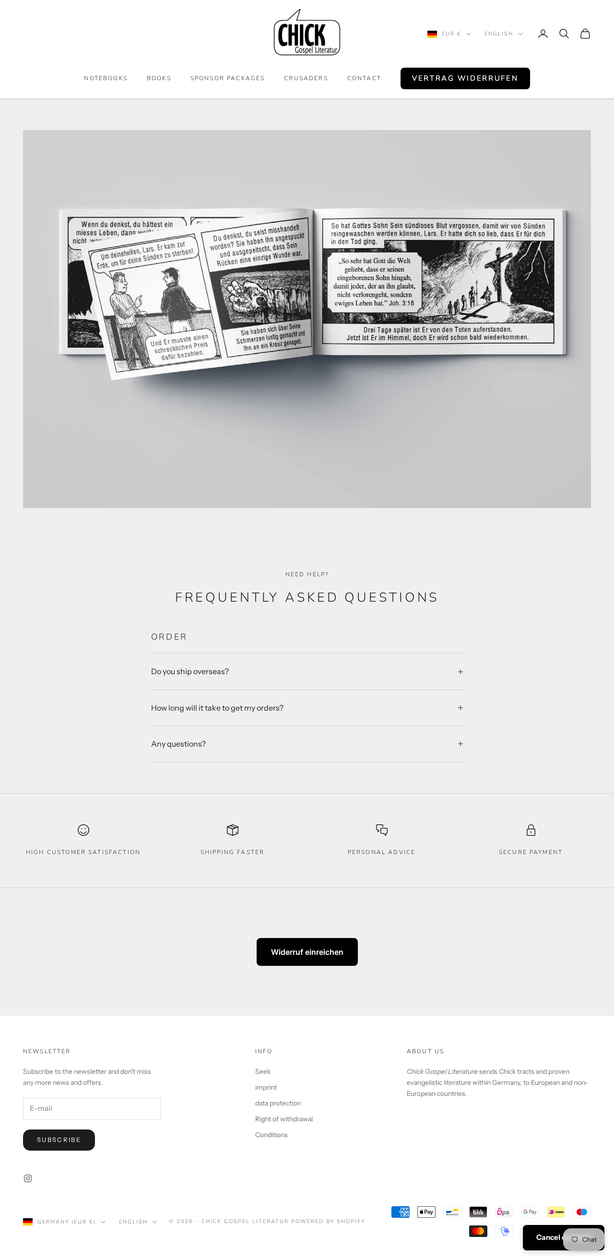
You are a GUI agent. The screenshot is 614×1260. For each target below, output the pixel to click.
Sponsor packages (227, 78)
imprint (266, 1087)
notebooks (105, 78)
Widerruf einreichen (307, 952)
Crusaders (306, 78)
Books (159, 78)
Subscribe (59, 1139)
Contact (364, 78)
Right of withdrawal (284, 1119)
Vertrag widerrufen (465, 78)
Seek (263, 1071)
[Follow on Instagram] (28, 1178)
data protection (278, 1103)
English (498, 33)
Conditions (271, 1134)
